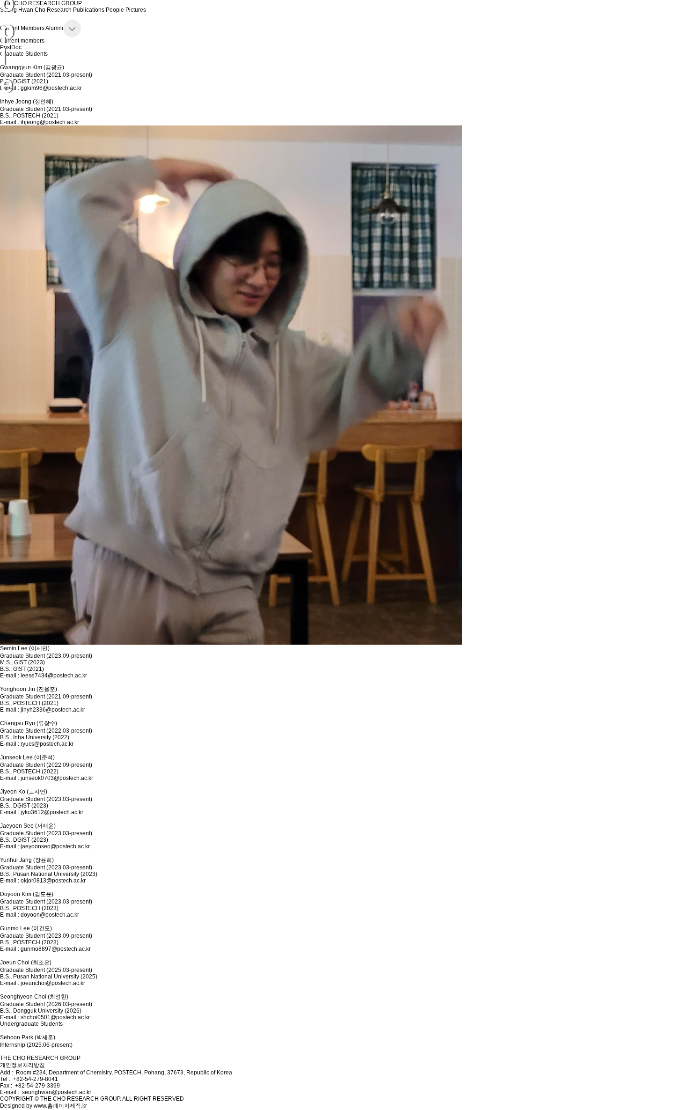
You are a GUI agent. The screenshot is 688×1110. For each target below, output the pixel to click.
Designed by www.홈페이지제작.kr (43, 1106)
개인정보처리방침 (22, 1065)
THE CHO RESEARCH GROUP (40, 1058)
